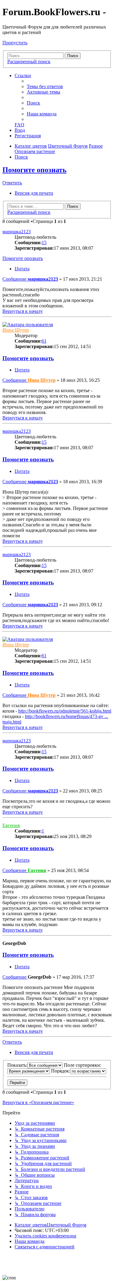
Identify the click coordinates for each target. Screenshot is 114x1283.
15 (44, 242)
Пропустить (14, 42)
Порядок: (60, 1070)
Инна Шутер (15, 330)
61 (44, 341)
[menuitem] (45, 86)
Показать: (17, 1065)
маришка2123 (16, 231)
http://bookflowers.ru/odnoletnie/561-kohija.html (64, 710)
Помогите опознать (34, 170)
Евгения (11, 825)
